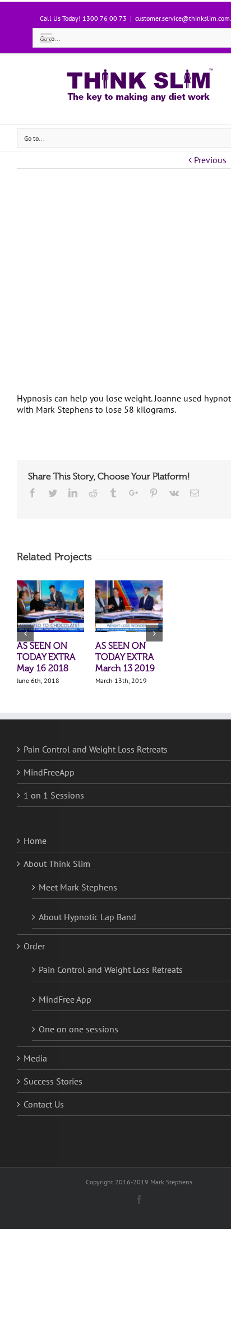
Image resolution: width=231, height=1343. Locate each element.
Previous (210, 159)
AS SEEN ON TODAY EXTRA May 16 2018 (46, 657)
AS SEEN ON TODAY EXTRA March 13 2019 (125, 657)
